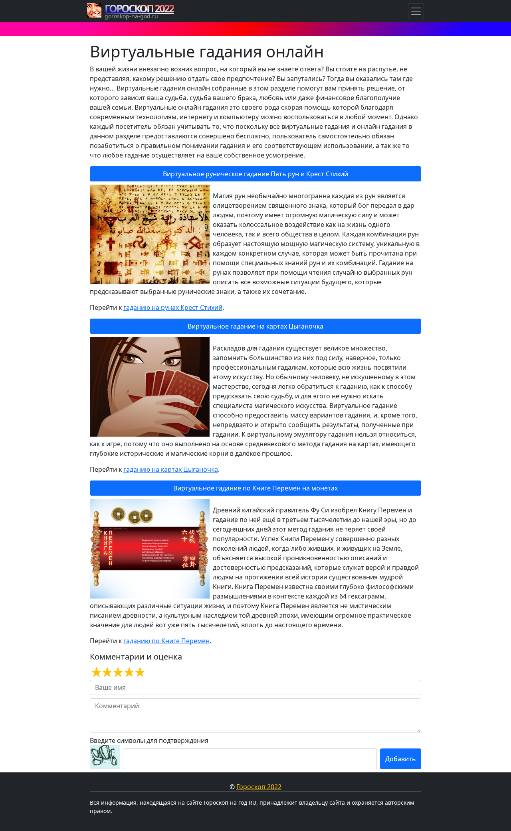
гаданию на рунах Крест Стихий (172, 307)
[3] (116, 672)
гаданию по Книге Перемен (166, 640)
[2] (106, 672)
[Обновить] (105, 757)
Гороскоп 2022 (258, 786)
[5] (138, 672)
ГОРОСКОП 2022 (139, 8)
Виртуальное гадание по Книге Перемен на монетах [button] (255, 488)
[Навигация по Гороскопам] (416, 11)
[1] (95, 672)
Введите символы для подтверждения (149, 740)
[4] (128, 672)
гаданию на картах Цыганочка (170, 469)
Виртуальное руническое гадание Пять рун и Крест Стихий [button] (255, 173)
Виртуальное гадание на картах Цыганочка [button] (255, 326)
